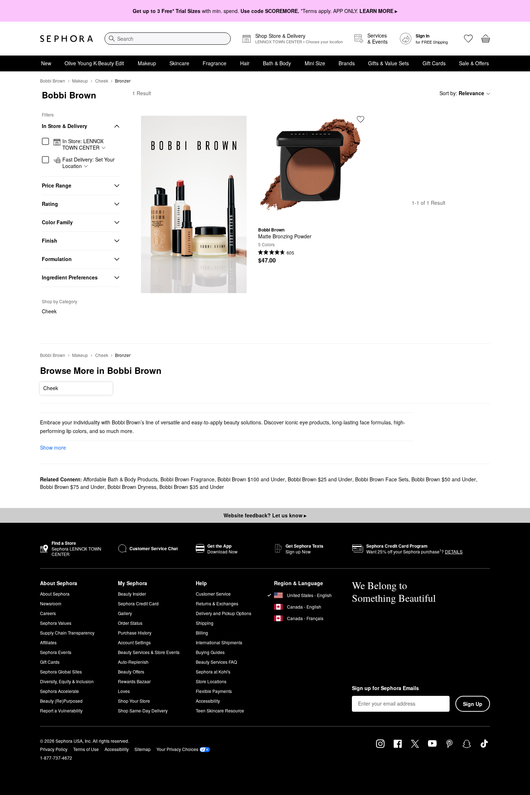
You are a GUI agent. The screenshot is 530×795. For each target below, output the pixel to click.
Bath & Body (277, 63)
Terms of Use (86, 749)
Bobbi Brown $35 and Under (191, 486)
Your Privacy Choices (177, 749)
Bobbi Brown (52, 81)
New (46, 63)
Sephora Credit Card (138, 603)
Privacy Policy (53, 749)
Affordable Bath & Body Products (120, 479)
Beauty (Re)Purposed (61, 701)
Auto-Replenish (133, 662)
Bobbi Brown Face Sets (381, 479)
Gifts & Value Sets (388, 63)
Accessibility (208, 701)
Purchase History (134, 633)
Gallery (125, 613)
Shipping (204, 623)
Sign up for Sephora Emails (385, 688)
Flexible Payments (214, 691)
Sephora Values (55, 623)
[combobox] (168, 38)
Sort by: (462, 93)
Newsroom (50, 603)
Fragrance (214, 63)
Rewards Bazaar (134, 681)
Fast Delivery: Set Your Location (88, 162)
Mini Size (315, 63)
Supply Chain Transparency (67, 633)
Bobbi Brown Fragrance (187, 479)
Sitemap (142, 749)
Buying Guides (210, 652)
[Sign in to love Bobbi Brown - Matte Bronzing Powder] (360, 119)
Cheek (101, 81)
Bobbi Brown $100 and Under (251, 479)
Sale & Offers (474, 63)
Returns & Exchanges (217, 603)
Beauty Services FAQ (216, 662)
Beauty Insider (132, 594)
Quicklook (311, 216)
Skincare (179, 63)
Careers (48, 613)
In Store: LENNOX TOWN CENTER (82, 144)
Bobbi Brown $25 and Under (320, 479)
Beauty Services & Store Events (149, 652)
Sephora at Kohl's (213, 671)
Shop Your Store (134, 701)
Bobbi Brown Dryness (131, 486)
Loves (124, 691)
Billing (202, 633)
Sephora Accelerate (59, 691)
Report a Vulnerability (61, 710)
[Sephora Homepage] (66, 38)
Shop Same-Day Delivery (143, 710)
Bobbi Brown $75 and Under (72, 486)
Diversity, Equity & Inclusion (67, 681)
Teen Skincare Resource (220, 710)
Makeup (147, 63)
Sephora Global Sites (61, 671)
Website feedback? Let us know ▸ (265, 515)
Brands (347, 63)
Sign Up (472, 703)
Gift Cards (434, 63)
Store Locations (211, 681)
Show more (53, 447)
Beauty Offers (131, 671)
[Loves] (468, 38)
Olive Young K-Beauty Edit (94, 63)
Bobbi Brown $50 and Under (443, 479)
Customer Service (213, 594)
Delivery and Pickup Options (223, 613)
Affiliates (48, 642)
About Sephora (55, 594)
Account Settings (134, 642)
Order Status (130, 623)
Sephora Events (55, 652)
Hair (244, 63)
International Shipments (219, 642)
